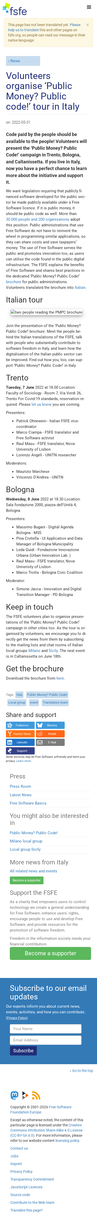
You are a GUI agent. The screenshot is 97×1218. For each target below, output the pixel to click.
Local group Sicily (25, 849)
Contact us (19, 1148)
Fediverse (22, 725)
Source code (20, 1195)
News (15, 61)
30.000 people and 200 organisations (37, 219)
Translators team (55, 702)
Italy (19, 695)
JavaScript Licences (26, 1187)
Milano (34, 650)
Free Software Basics (28, 803)
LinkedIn (22, 742)
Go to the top (82, 1071)
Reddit (52, 733)
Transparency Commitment (32, 1179)
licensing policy (67, 1141)
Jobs (14, 1156)
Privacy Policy (21, 1171)
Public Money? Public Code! (47, 695)
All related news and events (33, 871)
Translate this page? (26, 1210)
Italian (80, 287)
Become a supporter (27, 880)
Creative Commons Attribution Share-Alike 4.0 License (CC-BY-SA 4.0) (46, 1130)
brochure (13, 282)
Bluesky (52, 725)
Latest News (21, 795)
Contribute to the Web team (32, 1202)
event (34, 702)
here (60, 678)
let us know (41, 404)
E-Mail (52, 742)
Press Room (20, 786)
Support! (22, 750)
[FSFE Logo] (15, 9)
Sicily (53, 650)
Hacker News (22, 733)
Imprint (16, 1164)
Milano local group (26, 841)
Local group (16, 702)
